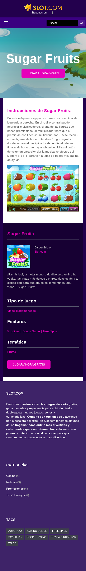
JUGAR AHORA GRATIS (43, 73)
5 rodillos (13, 331)
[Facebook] (52, 12)
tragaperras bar (63, 537)
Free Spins (50, 331)
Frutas (11, 351)
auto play (15, 530)
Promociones (15, 488)
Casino (10, 475)
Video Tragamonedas (21, 310)
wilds (12, 543)
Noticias (11, 482)
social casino (36, 537)
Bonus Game (31, 331)
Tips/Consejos (15, 495)
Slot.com (40, 251)
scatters (15, 537)
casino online (37, 530)
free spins (59, 530)
